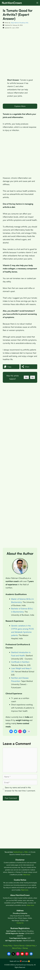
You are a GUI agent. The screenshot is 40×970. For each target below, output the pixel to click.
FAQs (26, 852)
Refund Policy (16, 948)
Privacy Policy (7, 946)
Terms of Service (19, 946)
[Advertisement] (20, 52)
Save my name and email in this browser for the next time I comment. (20, 789)
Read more (26, 874)
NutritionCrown (12, 3)
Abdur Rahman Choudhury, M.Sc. (20, 22)
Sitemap (25, 948)
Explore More (20, 106)
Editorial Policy (31, 946)
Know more (30, 905)
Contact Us (20, 923)
